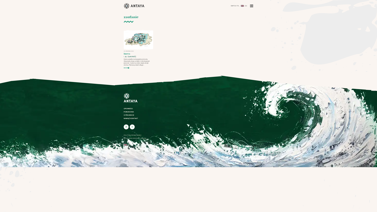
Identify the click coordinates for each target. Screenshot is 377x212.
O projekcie (129, 115)
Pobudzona (129, 112)
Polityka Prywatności (132, 135)
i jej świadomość (130, 57)
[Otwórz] (251, 5)
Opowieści (128, 109)
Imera (127, 54)
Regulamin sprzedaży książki (135, 138)
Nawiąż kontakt (131, 118)
